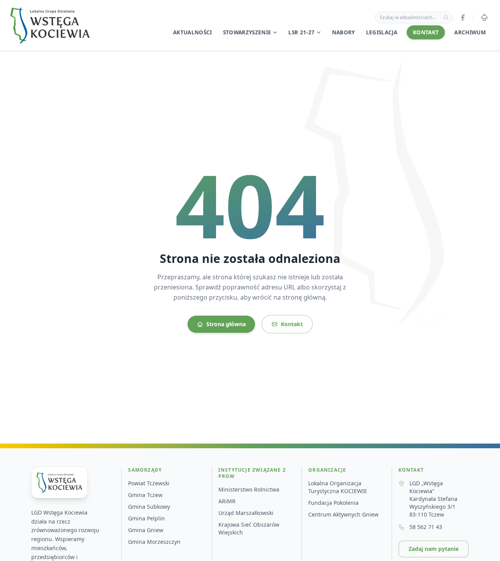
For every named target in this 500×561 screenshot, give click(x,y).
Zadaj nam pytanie (434, 548)
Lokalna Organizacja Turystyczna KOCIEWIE (337, 487)
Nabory (343, 32)
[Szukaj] (446, 17)
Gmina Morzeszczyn (154, 541)
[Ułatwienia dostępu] (484, 17)
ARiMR (227, 501)
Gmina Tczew (145, 495)
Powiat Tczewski (149, 483)
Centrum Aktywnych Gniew (343, 514)
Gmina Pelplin (146, 518)
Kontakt (426, 32)
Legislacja (381, 32)
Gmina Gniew (145, 530)
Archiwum (470, 32)
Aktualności (192, 32)
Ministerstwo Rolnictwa (248, 489)
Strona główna (226, 324)
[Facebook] (462, 17)
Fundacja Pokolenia (333, 502)
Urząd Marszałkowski (245, 513)
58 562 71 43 (425, 527)
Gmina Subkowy (149, 506)
